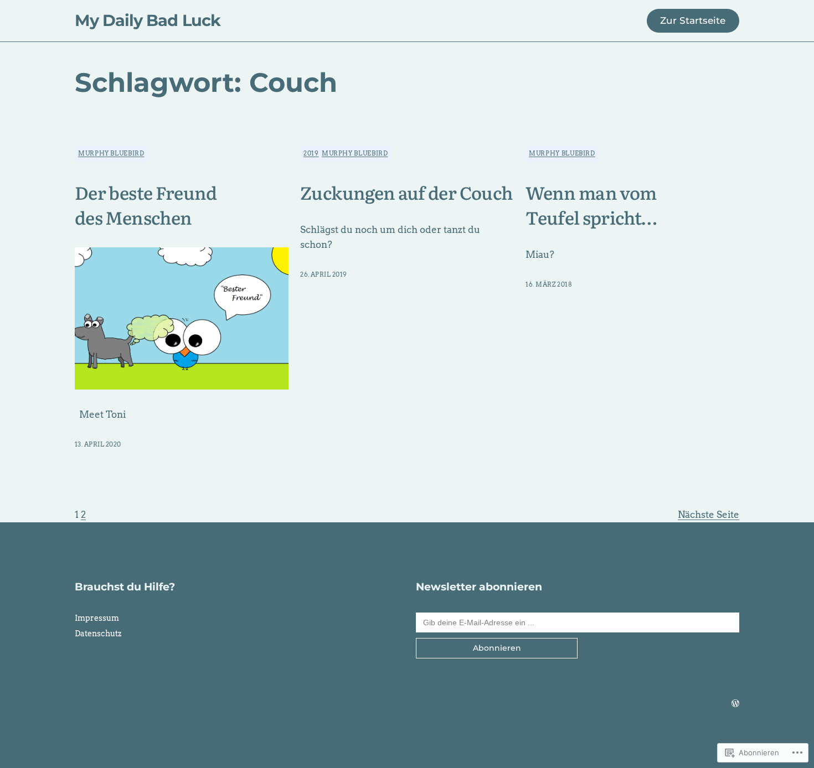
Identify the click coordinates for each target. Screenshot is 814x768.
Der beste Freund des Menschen (146, 205)
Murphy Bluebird (111, 153)
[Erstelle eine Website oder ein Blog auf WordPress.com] (735, 703)
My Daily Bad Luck (147, 20)
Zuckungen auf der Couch (406, 192)
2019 (311, 153)
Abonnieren (497, 648)
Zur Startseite (692, 20)
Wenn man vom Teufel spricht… (591, 205)
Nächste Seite (708, 514)
